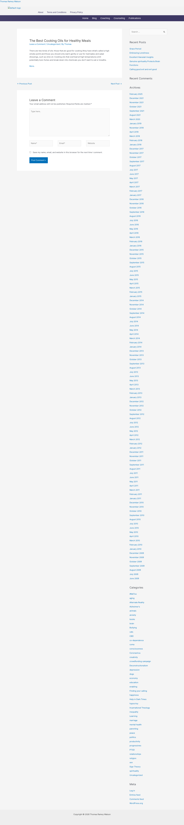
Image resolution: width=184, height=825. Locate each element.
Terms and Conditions (56, 12)
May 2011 (134, 481)
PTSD (132, 750)
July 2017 (134, 170)
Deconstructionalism (139, 665)
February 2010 (136, 545)
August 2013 (135, 368)
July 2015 (134, 271)
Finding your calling (138, 691)
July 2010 (134, 523)
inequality (134, 712)
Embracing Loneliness (139, 53)
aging (132, 598)
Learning (133, 716)
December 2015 (137, 250)
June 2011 (134, 477)
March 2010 (135, 540)
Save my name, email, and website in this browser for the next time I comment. (67, 152)
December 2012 (137, 401)
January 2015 (135, 296)
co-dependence (137, 640)
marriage (133, 720)
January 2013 (135, 397)
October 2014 (136, 309)
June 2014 (134, 326)
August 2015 (135, 266)
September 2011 (137, 465)
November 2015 (137, 254)
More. (32, 66)
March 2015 (135, 288)
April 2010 (134, 536)
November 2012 (137, 406)
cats (131, 632)
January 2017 (135, 195)
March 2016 (135, 237)
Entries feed (135, 795)
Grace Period (135, 49)
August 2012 (135, 418)
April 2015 (134, 283)
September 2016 (137, 212)
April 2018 (134, 132)
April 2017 (134, 182)
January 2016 (135, 246)
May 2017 (134, 178)
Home (85, 18)
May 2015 (134, 279)
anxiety (133, 615)
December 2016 (137, 199)
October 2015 (135, 258)
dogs (132, 674)
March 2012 (135, 439)
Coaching (105, 18)
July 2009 (134, 574)
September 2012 (137, 414)
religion (133, 758)
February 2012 (136, 443)
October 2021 (135, 106)
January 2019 (135, 123)
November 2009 (137, 557)
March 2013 (135, 389)
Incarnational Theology (140, 708)
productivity (135, 741)
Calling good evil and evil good (143, 69)
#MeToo (133, 594)
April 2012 (134, 435)
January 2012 (135, 448)
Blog (94, 18)
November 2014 (137, 304)
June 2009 (134, 578)
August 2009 (135, 570)
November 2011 (136, 456)
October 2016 (135, 208)
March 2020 (135, 119)
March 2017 (135, 186)
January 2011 (135, 498)
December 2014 (137, 300)
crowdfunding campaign (140, 661)
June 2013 (134, 376)
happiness (134, 695)
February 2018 (136, 140)
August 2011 (135, 469)
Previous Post (24, 83)
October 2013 (136, 359)
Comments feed (137, 799)
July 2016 (134, 220)
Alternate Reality (137, 602)
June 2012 (134, 427)
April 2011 (134, 486)
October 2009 (136, 561)
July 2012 (134, 422)
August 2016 (135, 216)
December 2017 (137, 149)
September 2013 (137, 363)
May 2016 (134, 229)
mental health (136, 724)
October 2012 (135, 410)
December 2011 (136, 452)
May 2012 (134, 431)
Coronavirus (135, 653)
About (40, 12)
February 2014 (136, 342)
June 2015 (134, 275)
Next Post (116, 83)
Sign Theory (135, 766)
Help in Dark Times (138, 699)
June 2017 (134, 174)
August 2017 (135, 165)
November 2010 (137, 507)
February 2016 (136, 241)
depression (135, 670)
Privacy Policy (76, 12)
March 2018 (135, 136)
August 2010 (135, 519)
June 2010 (134, 528)
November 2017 (137, 153)
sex (131, 762)
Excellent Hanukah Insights (141, 57)
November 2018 (137, 128)
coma (132, 644)
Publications (135, 18)
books (132, 619)
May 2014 (134, 330)
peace (132, 733)
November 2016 (137, 203)
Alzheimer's (135, 606)
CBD (132, 636)
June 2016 (134, 224)
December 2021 (137, 98)
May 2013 (134, 380)
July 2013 (134, 372)
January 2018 (135, 144)
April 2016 (134, 233)
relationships (135, 754)
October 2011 (135, 460)
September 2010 (137, 515)
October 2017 (135, 157)
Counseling (119, 18)
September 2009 (137, 566)
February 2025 (136, 94)
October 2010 (135, 511)
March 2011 (135, 490)
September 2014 (137, 313)
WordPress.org (136, 803)
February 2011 (136, 494)
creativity (134, 657)
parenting (134, 729)
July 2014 (134, 321)
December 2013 (137, 351)
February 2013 (136, 393)
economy (134, 678)
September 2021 (137, 111)
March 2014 (135, 338)
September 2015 (137, 262)
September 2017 (137, 161)
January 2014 (135, 347)
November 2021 (137, 102)
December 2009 (137, 553)
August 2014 (135, 317)
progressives (135, 745)
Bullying (133, 627)
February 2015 (136, 292)
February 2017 (136, 191)
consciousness (136, 649)
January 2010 (135, 549)
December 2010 (137, 502)
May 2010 (134, 532)
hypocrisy (134, 703)
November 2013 (137, 355)
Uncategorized (53, 44)
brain (132, 623)
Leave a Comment (37, 44)
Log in (132, 790)
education (134, 682)
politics (133, 737)
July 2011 (134, 473)
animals (133, 611)
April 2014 (134, 334)
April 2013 (134, 384)
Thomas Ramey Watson (10, 1)
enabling (133, 686)
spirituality (134, 771)
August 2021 (135, 115)
